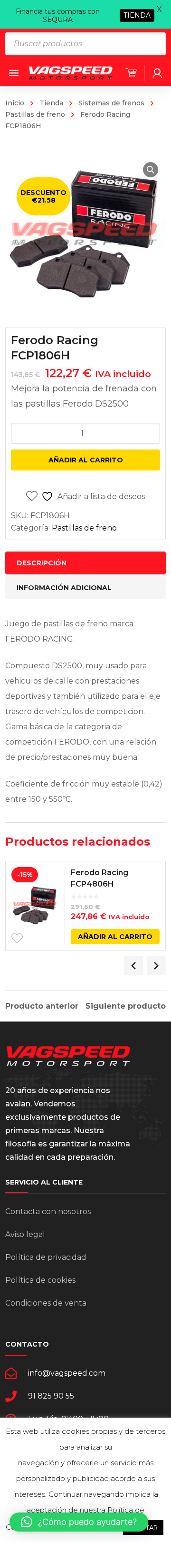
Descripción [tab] (41, 563)
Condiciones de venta (45, 1303)
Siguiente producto (126, 1006)
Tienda (51, 103)
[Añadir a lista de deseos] (17, 938)
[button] (150, 169)
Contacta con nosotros (48, 1211)
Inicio (14, 103)
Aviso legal (25, 1234)
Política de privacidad (45, 1257)
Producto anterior (41, 1006)
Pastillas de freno (84, 527)
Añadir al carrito (85, 460)
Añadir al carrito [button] (115, 936)
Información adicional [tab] (64, 587)
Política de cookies (40, 1280)
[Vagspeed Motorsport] (71, 72)
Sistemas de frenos (111, 103)
